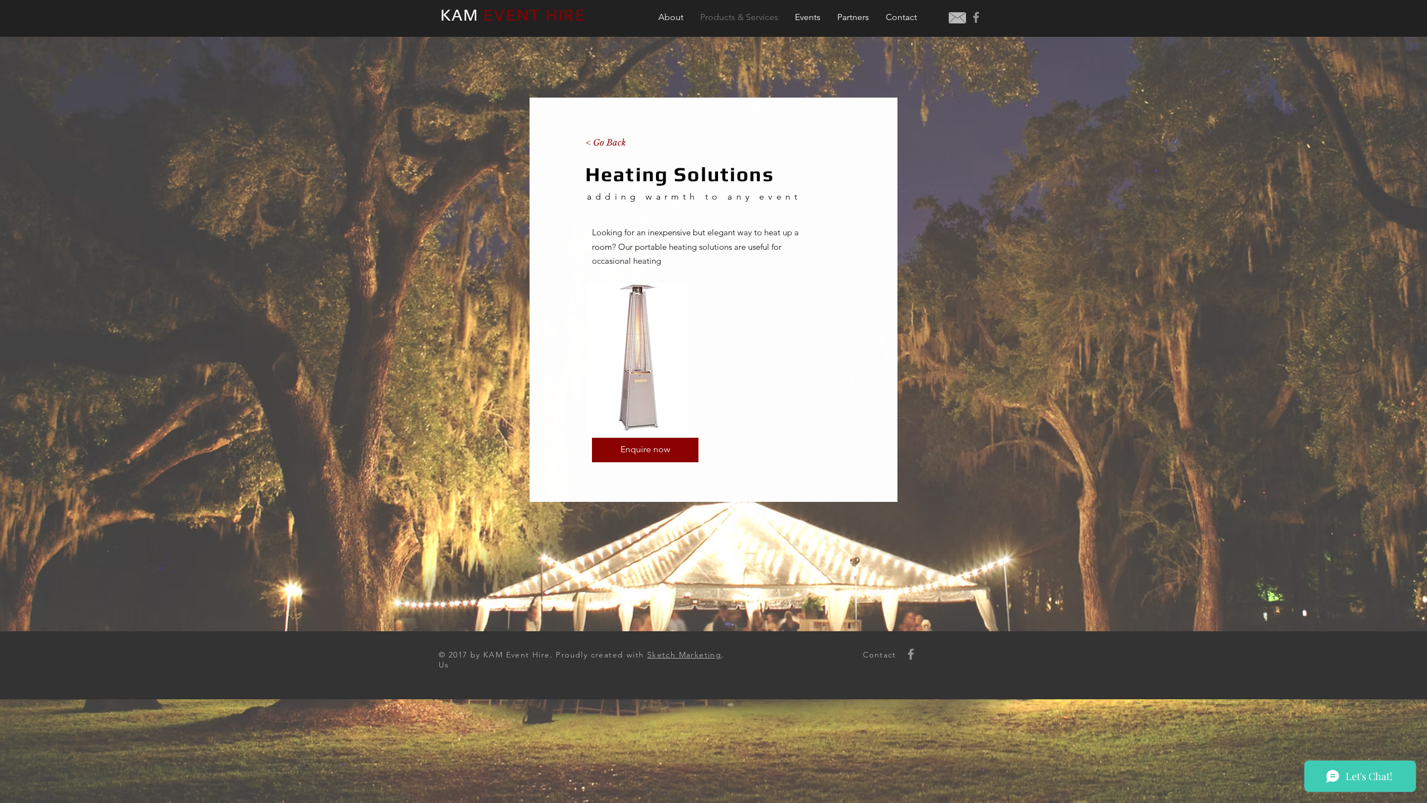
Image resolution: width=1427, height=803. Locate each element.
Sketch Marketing (684, 655)
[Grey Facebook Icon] (976, 17)
